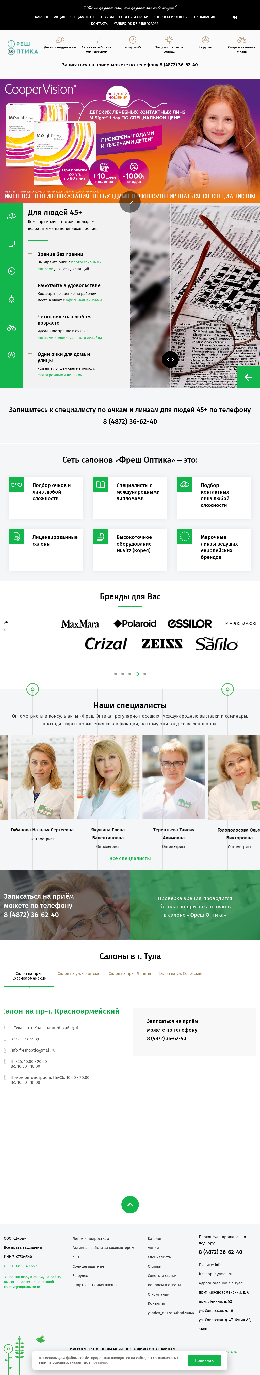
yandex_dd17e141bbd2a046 (136, 24)
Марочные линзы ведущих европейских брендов (219, 547)
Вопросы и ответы (170, 17)
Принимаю (204, 1360)
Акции (59, 17)
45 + (76, 1257)
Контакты (100, 24)
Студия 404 (227, 1352)
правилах (100, 1362)
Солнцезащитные (88, 1266)
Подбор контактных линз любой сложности (215, 495)
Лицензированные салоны (55, 540)
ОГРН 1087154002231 (21, 1265)
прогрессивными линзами (61, 416)
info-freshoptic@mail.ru (33, 1050)
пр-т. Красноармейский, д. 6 (224, 1292)
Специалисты (82, 17)
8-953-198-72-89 (25, 1039)
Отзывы (107, 17)
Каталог (42, 17)
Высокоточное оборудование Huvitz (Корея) (134, 543)
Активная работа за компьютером (103, 1247)
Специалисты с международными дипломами (138, 492)
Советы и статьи (133, 17)
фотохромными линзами (60, 375)
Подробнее (62, 108)
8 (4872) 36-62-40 (220, 1251)
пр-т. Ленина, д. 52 (215, 1301)
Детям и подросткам (91, 1238)
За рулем (81, 1275)
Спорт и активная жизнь (95, 1285)
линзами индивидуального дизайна (70, 337)
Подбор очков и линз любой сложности (51, 492)
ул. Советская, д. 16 (216, 1310)
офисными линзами (84, 300)
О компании (204, 17)
